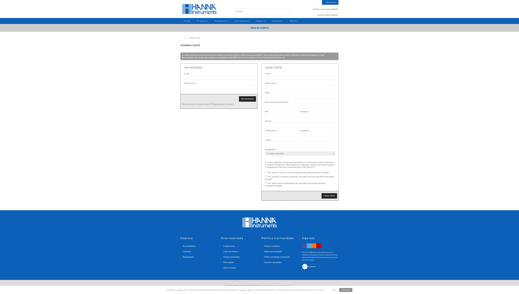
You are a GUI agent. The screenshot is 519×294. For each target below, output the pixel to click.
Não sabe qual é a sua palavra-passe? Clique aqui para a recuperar (208, 104)
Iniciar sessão (331, 2)
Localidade (305, 130)
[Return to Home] (181, 37)
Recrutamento (188, 257)
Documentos (242, 21)
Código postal (271, 130)
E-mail (186, 74)
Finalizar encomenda (231, 257)
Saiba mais (346, 290)
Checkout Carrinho (319, 2)
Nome (267, 93)
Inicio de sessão (229, 268)
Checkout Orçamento (314, 2)
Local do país (270, 149)
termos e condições (287, 172)
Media (293, 21)
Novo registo (228, 262)
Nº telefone (304, 111)
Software (277, 21)
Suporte (261, 21)
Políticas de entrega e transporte (277, 257)
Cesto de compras (230, 251)
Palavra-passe (189, 83)
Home (187, 21)
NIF (267, 111)
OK (334, 290)
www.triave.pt (309, 260)
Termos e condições (272, 246)
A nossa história (189, 246)
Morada (268, 121)
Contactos (187, 251)
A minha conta (229, 246)
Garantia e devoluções (273, 262)
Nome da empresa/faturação (277, 102)
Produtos (202, 21)
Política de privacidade (273, 251)
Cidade (268, 140)
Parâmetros (221, 21)
